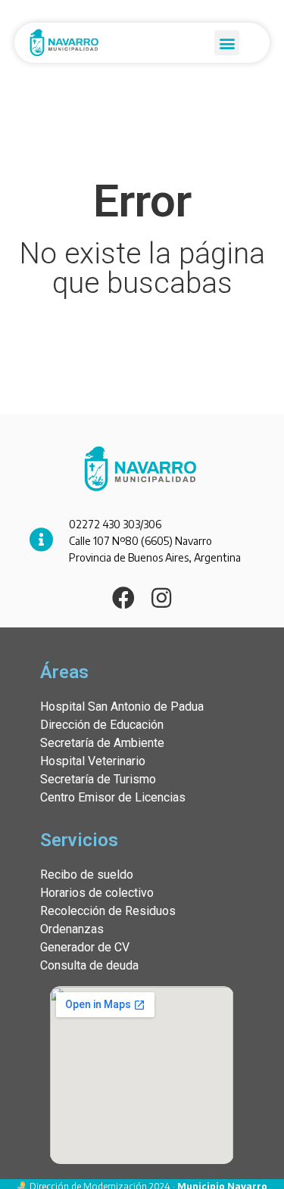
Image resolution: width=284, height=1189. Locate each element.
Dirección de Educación (102, 724)
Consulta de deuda (89, 965)
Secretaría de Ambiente (102, 743)
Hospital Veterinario (92, 761)
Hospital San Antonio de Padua (122, 706)
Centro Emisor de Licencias (113, 797)
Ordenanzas (72, 929)
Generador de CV (85, 947)
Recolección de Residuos (108, 911)
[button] (226, 42)
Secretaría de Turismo (98, 779)
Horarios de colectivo (97, 893)
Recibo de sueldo (86, 874)
